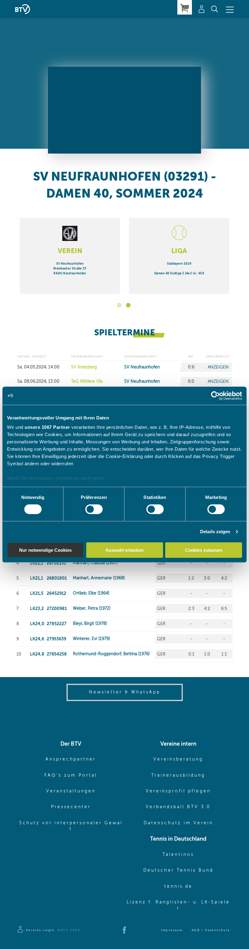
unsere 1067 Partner (47, 427)
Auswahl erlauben (124, 550)
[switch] (94, 509)
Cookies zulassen (203, 550)
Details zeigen (215, 531)
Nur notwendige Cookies (45, 550)
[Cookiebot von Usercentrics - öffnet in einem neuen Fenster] (215, 395)
